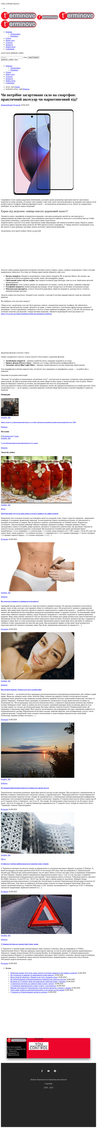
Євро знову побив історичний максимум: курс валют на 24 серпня (37, 990)
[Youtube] (48, 1071)
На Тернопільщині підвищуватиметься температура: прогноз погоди (25, 788)
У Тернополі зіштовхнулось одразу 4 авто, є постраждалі (33, 986)
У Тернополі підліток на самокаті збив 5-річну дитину (19, 944)
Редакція (16, 105)
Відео (3, 509)
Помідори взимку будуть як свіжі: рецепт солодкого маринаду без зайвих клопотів (29, 513)
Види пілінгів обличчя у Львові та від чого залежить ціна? (21, 689)
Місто (3, 859)
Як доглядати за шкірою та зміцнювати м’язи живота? (20, 601)
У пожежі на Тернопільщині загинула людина (28, 992)
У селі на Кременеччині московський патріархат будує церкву (19, 443)
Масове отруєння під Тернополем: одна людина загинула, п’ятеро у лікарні (40, 988)
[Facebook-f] (42, 1071)
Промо (10, 105)
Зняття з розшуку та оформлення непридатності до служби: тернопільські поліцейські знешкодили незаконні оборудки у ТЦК (38, 422)
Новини (4, 105)
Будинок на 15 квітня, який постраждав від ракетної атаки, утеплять (25, 864)
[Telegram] (55, 1071)
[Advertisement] (48, 250)
